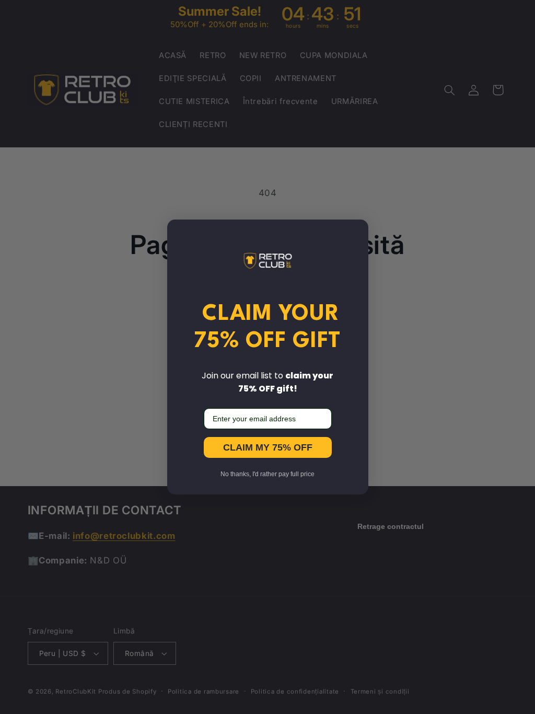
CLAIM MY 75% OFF (267, 447)
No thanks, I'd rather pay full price (267, 474)
